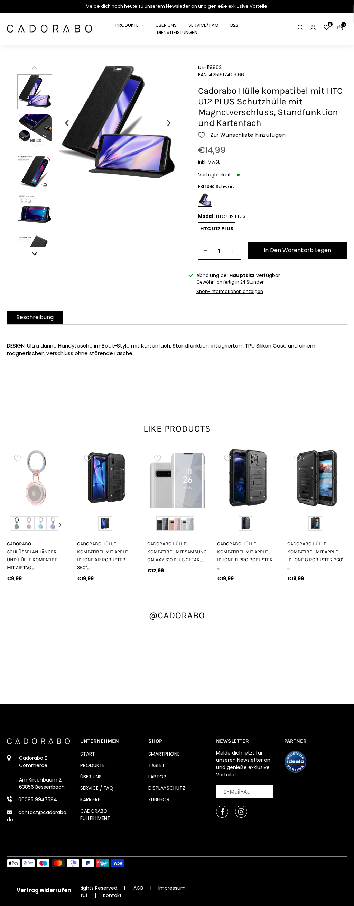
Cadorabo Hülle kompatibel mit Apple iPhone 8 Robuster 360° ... (315, 556)
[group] (37, 478)
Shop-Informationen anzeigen (229, 291)
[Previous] (67, 123)
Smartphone (164, 753)
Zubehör (158, 799)
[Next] (168, 123)
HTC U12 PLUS (216, 228)
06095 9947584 (37, 799)
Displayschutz (166, 788)
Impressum (172, 888)
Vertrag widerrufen (44, 890)
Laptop (157, 776)
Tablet (156, 765)
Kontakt (112, 895)
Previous (13, 524)
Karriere (90, 799)
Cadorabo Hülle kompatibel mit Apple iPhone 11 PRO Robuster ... (245, 556)
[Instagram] (241, 812)
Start (87, 753)
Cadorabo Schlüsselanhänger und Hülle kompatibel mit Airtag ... (33, 556)
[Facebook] (222, 812)
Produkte (92, 765)
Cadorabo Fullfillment (95, 814)
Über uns (91, 776)
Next (60, 524)
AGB (138, 888)
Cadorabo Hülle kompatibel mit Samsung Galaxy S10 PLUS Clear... (177, 552)
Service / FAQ (96, 788)
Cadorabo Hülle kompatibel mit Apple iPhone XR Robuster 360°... (102, 556)
